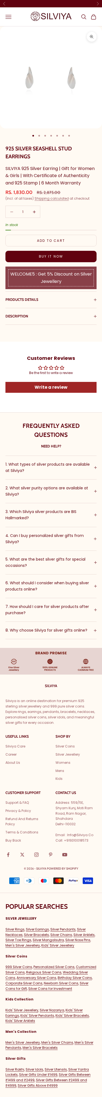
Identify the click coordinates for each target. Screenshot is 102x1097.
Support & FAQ (17, 802)
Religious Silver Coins (43, 972)
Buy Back (13, 840)
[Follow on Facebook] (8, 854)
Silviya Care (15, 746)
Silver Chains (61, 934)
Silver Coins (65, 746)
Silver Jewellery (67, 754)
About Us (12, 762)
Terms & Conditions (21, 832)
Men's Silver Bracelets (40, 1047)
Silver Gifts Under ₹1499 (38, 1074)
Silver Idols (34, 1069)
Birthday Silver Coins (75, 977)
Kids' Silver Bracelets (72, 1015)
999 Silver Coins (18, 967)
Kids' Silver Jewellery (57, 945)
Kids (59, 778)
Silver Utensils (56, 1069)
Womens (62, 762)
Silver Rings (14, 929)
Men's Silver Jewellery (22, 945)
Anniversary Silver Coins (36, 977)
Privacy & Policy (18, 810)
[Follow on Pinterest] (50, 854)
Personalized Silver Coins (54, 967)
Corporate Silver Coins (23, 983)
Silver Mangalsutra (48, 940)
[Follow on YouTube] (64, 854)
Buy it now (51, 256)
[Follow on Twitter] (22, 854)
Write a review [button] (51, 387)
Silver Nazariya (52, 1010)
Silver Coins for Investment (50, 988)
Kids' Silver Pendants (37, 1015)
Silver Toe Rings (18, 940)
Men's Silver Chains (57, 1042)
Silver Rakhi (14, 1069)
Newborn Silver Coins (61, 983)
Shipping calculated (52, 198)
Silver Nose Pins (77, 940)
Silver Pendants (63, 929)
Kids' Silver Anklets (20, 1020)
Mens (59, 770)
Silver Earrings (37, 929)
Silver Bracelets (36, 934)
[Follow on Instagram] (36, 854)
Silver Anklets (84, 934)
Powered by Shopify (62, 868)
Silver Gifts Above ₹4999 (38, 1085)
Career (11, 754)
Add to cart (51, 240)
